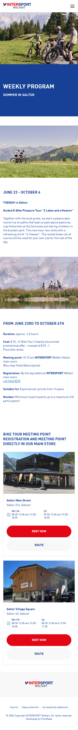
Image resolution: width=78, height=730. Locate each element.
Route (39, 545)
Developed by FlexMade (39, 719)
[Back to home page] (17, 6)
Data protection (30, 707)
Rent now (39, 531)
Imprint (14, 707)
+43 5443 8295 (11, 381)
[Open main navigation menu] (72, 6)
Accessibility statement (55, 707)
